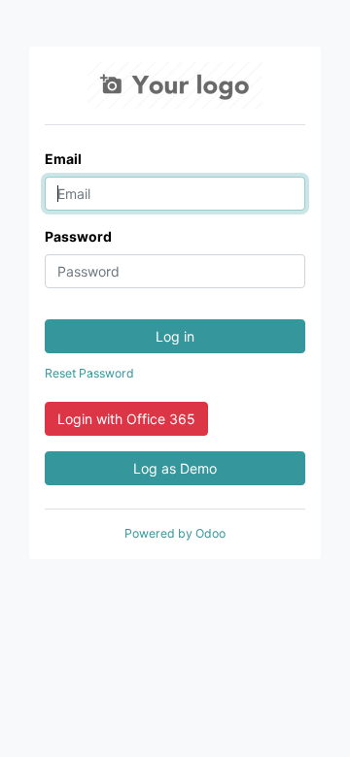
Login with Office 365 (126, 419)
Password (78, 236)
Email (63, 158)
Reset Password (89, 373)
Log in (175, 336)
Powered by (175, 533)
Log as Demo (175, 468)
